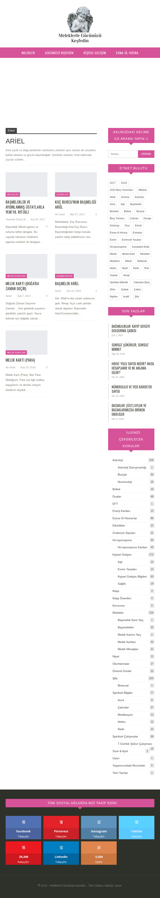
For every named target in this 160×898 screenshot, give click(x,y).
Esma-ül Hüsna (127, 52)
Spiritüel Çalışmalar (125, 736)
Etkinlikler (118, 525)
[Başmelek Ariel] (76, 266)
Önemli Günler (122, 671)
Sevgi (126, 275)
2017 (113, 182)
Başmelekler (64, 276)
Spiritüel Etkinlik (119, 282)
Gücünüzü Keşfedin (59, 52)
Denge (147, 218)
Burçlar (140, 211)
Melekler (28, 52)
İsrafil (126, 296)
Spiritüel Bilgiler (122, 692)
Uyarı (116, 758)
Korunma (118, 605)
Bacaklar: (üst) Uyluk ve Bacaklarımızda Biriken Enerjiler (129, 410)
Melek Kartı (128, 254)
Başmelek (135, 204)
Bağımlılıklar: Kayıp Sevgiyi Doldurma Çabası (131, 328)
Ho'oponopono (118, 246)
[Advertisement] (80, 89)
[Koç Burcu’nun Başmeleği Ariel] (76, 184)
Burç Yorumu (117, 218)
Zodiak (125, 289)
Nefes (113, 268)
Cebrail (134, 218)
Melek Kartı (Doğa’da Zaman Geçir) (22, 286)
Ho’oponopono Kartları (133, 547)
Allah (113, 197)
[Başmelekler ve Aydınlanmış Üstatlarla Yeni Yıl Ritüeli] (27, 184)
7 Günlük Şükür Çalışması (135, 743)
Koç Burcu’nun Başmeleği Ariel (75, 204)
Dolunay (114, 225)
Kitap (115, 591)
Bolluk (127, 211)
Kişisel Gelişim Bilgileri (132, 576)
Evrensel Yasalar (131, 239)
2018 (124, 182)
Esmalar (137, 232)
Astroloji (62, 194)
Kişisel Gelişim (95, 52)
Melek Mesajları (128, 649)
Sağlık (122, 583)
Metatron (115, 261)
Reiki (136, 268)
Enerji (138, 225)
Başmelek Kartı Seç (131, 620)
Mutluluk (142, 261)
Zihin (112, 289)
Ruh (146, 268)
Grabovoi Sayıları (123, 532)
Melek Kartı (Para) (20, 360)
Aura (112, 204)
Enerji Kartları (121, 511)
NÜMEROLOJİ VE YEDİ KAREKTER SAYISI (132, 389)
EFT (115, 503)
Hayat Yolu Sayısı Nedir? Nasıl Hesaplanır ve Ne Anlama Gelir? (133, 368)
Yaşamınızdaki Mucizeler (128, 765)
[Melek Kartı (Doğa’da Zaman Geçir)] (27, 266)
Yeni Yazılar (120, 772)
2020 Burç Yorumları (121, 190)
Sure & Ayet (120, 751)
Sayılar (114, 275)
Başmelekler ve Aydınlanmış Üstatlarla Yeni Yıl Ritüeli (25, 207)
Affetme (142, 190)
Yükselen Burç (141, 282)
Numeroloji (125, 481)
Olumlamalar (120, 663)
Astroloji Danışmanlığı (132, 467)
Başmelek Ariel (67, 283)
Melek (113, 254)
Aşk (123, 204)
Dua (127, 225)
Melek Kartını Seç (129, 634)
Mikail (128, 261)
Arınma (125, 197)
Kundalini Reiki (140, 246)
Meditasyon (125, 714)
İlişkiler (114, 296)
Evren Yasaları (127, 569)
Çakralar (123, 707)
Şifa (137, 296)
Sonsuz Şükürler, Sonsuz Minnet (130, 347)
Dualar (116, 496)
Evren (113, 239)
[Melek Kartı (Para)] (27, 342)
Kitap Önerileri (121, 598)
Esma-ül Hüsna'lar (124, 518)
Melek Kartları (16, 276)
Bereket (114, 211)
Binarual (123, 685)
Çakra (137, 289)
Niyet (125, 268)
